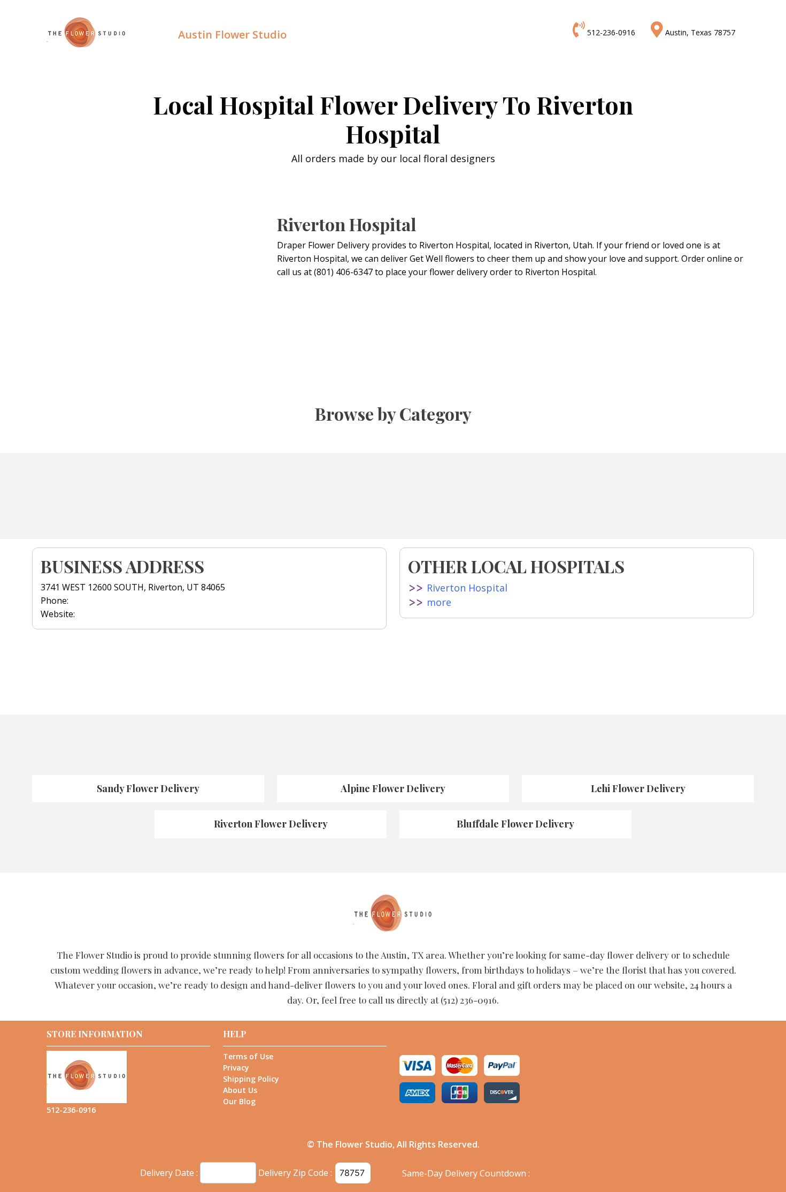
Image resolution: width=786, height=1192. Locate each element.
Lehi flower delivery (638, 788)
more (439, 602)
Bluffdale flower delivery (515, 823)
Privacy (236, 1067)
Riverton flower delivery (271, 823)
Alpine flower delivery (393, 788)
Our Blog (239, 1101)
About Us (240, 1090)
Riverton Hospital (467, 587)
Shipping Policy (251, 1079)
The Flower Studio (354, 1144)
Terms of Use (248, 1056)
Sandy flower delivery (148, 788)
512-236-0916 (611, 32)
